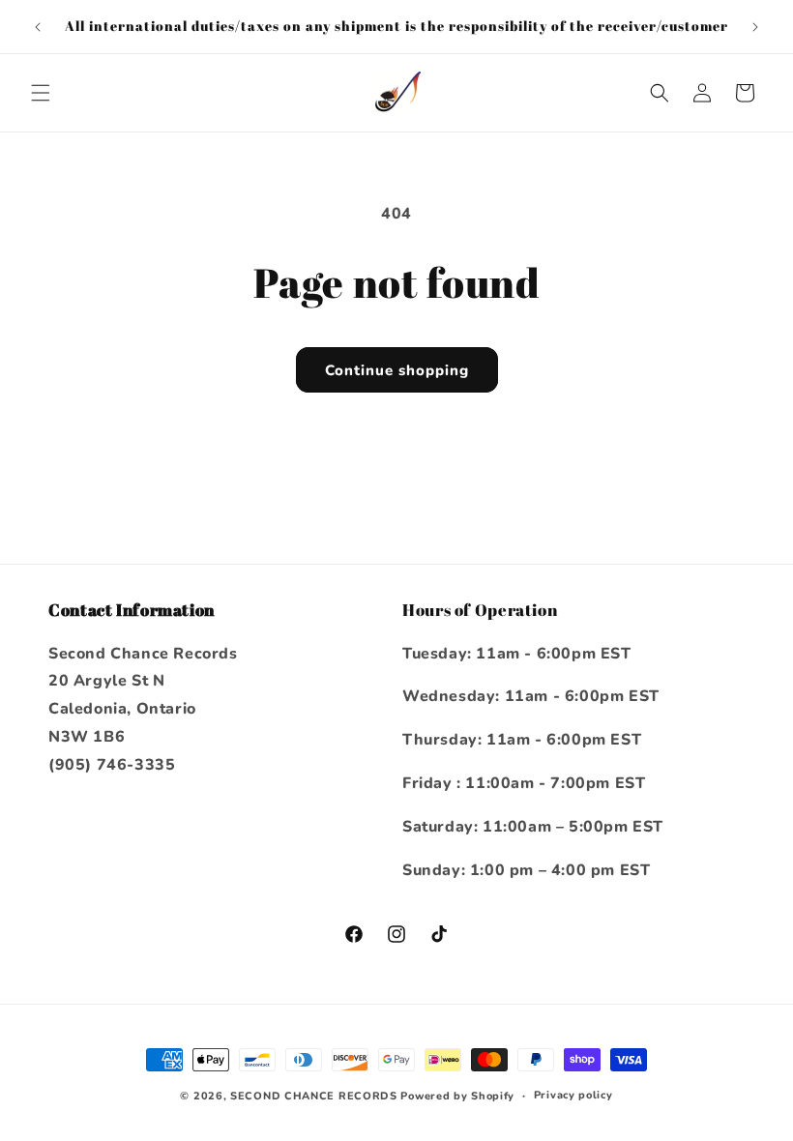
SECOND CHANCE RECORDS (313, 1096)
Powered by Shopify (457, 1096)
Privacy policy (573, 1095)
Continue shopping (397, 370)
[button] (40, 93)
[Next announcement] (755, 27)
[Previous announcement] (37, 27)
